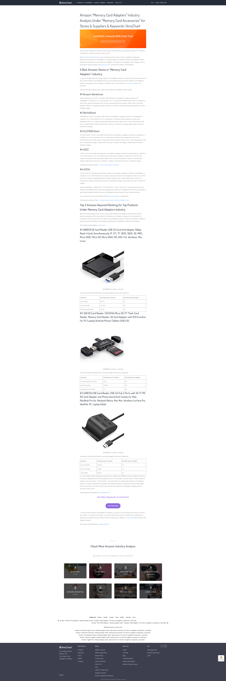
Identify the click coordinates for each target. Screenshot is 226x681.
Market (103, 2)
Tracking (80, 661)
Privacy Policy (99, 658)
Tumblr (111, 617)
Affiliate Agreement (101, 653)
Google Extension (100, 673)
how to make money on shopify (109, 165)
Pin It (134, 617)
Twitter (99, 617)
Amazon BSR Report (129, 661)
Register (163, 2)
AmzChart (86, 57)
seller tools (102, 225)
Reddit (105, 617)
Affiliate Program (100, 650)
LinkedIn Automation (153, 653)
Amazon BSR (129, 518)
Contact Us (98, 664)
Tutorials (125, 653)
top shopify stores (104, 492)
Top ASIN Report (128, 658)
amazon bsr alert (104, 65)
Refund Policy (99, 655)
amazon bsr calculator (131, 83)
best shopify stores (123, 200)
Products (80, 2)
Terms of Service (100, 661)
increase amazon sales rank (108, 200)
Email (116, 617)
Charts (96, 2)
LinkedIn (128, 617)
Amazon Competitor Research (104, 675)
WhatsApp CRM (152, 650)
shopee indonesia (104, 524)
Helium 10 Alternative (101, 670)
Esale (149, 655)
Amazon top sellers (113, 196)
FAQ (96, 667)
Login (157, 2)
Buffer (122, 617)
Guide (124, 650)
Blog (124, 655)
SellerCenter (95, 57)
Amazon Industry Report (130, 664)
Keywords (81, 653)
